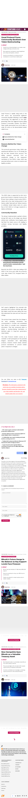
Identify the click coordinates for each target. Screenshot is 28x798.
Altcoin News (5, 556)
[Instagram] (24, 458)
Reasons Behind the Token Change (12, 136)
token (25, 117)
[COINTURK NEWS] (12, 29)
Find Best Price (14, 256)
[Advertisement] (14, 14)
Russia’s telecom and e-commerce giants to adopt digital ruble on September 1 (13, 434)
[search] (22, 29)
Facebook (4, 381)
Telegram (23, 379)
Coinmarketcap (12, 381)
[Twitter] (22, 458)
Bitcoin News (5, 649)
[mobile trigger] (2, 29)
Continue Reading (14, 640)
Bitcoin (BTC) (12, 556)
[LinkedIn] (26, 458)
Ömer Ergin (7, 679)
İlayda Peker (7, 65)
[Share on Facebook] (5, 61)
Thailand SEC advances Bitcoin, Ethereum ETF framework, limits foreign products (13, 441)
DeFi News (16, 34)
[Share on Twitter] (7, 61)
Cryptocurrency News (7, 34)
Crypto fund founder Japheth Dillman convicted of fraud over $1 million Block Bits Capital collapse (12, 446)
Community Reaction (9, 139)
